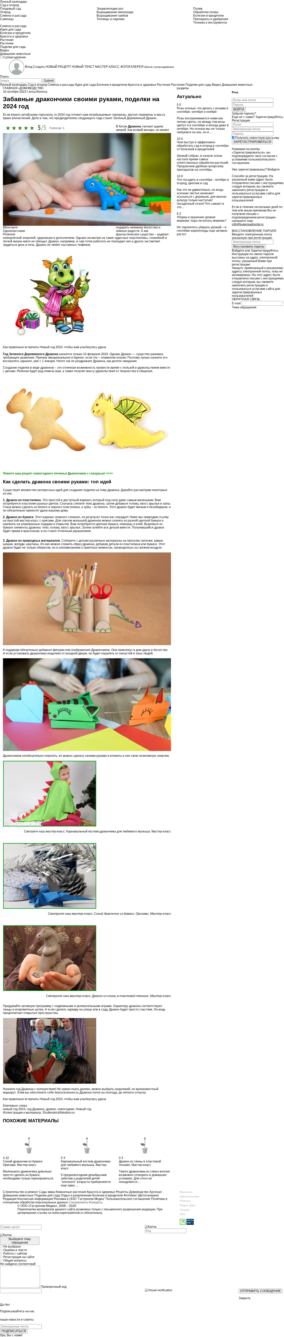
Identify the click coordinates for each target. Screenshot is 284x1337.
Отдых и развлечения (76, 1195)
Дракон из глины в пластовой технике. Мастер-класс (131, 996)
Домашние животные (18, 1195)
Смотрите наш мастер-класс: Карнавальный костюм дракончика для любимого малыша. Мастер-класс (97, 831)
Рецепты (121, 1192)
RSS (182, 1214)
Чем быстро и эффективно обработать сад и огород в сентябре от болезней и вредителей (203, 146)
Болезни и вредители (107, 1195)
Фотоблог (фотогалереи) (141, 1195)
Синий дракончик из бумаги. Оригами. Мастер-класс (23, 1163)
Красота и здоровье (100, 1192)
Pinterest (185, 1200)
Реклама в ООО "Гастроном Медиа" (79, 1198)
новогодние (66, 1109)
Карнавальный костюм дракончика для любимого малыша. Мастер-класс (86, 1165)
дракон (51, 1109)
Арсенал (155, 1192)
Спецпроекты (78, 1202)
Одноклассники (189, 1196)
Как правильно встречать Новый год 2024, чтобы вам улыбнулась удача (54, 347)
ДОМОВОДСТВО (31, 88)
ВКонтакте (186, 1192)
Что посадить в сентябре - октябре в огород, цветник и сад (203, 181)
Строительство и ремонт (20, 1192)
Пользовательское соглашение (128, 1198)
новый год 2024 (14, 1109)
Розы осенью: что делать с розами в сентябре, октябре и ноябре (202, 110)
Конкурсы (96, 1202)
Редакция (10, 1198)
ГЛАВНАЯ (10, 88)
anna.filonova (38, 91)
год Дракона (35, 1109)
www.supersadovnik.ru (67, 1212)
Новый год (83, 1109)
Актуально (189, 96)
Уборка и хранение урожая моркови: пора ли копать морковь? (201, 218)
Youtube (185, 1209)
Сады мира (46, 1192)
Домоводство (138, 1192)
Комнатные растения (70, 1192)
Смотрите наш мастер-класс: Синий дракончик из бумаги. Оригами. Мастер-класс (109, 913)
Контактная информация (35, 1198)
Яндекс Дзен (188, 1205)
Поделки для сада (47, 1195)
